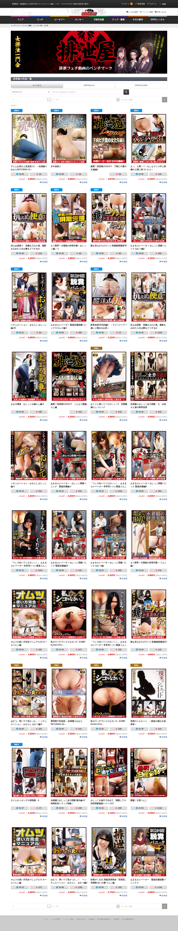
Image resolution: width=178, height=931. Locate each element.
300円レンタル (157, 19)
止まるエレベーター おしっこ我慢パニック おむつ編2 (148, 217)
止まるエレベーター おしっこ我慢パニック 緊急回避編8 (148, 455)
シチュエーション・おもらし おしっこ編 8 (29, 455)
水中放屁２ (69, 138)
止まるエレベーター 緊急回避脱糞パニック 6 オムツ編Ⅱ (69, 297)
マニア (20, 19)
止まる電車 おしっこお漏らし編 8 (29, 376)
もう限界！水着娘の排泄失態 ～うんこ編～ (148, 534)
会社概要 (91, 919)
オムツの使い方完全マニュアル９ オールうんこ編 (29, 851)
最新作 (16, 110)
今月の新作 (138, 19)
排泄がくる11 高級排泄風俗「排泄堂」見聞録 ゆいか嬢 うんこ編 (109, 851)
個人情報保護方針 (128, 919)
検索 (164, 4)
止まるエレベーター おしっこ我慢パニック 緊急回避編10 (69, 534)
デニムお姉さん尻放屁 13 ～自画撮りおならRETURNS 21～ (29, 138)
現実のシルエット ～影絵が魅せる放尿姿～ (148, 693)
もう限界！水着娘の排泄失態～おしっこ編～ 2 (69, 217)
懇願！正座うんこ (148, 772)
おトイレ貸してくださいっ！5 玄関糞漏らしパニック (109, 376)
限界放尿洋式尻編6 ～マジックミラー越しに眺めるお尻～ (109, 297)
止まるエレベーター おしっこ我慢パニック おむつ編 (109, 534)
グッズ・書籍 (118, 19)
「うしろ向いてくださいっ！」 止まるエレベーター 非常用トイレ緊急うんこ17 (109, 614)
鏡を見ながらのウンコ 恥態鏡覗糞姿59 (109, 217)
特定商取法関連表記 (103, 919)
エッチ (40, 19)
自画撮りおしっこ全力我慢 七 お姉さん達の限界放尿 (148, 376)
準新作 (96, 348)
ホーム (46, 919)
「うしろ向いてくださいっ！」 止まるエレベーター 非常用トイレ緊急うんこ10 (29, 534)
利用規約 (116, 919)
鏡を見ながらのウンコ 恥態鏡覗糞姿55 (148, 614)
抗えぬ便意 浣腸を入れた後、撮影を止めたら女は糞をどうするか (148, 297)
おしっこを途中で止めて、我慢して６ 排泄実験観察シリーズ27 (109, 772)
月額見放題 (99, 19)
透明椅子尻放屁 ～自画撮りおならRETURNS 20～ (69, 693)
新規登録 (141, 4)
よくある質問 (133, 12)
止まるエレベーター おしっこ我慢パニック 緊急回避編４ (69, 455)
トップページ (15, 25)
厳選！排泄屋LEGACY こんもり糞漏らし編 (69, 376)
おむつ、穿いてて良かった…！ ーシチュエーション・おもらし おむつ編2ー (69, 851)
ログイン (153, 4)
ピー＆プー (59, 19)
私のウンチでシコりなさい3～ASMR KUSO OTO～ (109, 693)
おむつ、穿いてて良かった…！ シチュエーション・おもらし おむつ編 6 (29, 693)
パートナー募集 (147, 12)
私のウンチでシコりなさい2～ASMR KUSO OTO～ (69, 614)
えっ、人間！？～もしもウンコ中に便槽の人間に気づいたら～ (148, 138)
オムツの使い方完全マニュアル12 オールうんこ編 (29, 614)
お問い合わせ (161, 12)
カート (127, 4)
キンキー (79, 19)
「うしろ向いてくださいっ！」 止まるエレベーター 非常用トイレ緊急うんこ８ (109, 455)
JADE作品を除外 (141, 85)
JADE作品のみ (89, 85)
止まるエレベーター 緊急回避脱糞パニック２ (148, 851)
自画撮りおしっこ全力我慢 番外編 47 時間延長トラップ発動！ (69, 772)
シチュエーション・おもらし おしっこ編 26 (29, 297)
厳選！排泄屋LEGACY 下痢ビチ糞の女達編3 (109, 138)
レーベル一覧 (37, 25)
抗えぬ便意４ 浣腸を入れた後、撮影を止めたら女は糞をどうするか (29, 217)
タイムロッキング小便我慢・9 (29, 772)
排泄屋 (45, 182)
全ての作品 (37, 85)
